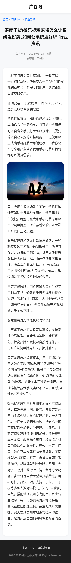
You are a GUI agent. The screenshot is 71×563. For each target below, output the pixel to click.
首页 (5, 19)
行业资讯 (30, 19)
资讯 (33, 548)
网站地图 (44, 548)
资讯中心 (16, 19)
